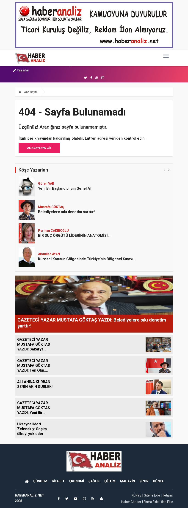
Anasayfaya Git (39, 148)
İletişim (168, 495)
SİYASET (58, 481)
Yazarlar (22, 70)
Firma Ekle (151, 502)
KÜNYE (136, 495)
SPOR (144, 481)
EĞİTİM (110, 481)
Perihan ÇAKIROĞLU (53, 230)
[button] (169, 169)
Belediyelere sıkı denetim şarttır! (66, 212)
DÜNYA (158, 481)
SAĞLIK (94, 481)
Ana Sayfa (30, 92)
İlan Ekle (167, 502)
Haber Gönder (131, 502)
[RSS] (92, 498)
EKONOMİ (76, 481)
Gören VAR (46, 183)
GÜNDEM (40, 481)
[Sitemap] (101, 498)
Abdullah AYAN (49, 254)
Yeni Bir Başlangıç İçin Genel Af (65, 188)
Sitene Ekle (152, 495)
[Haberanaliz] (30, 58)
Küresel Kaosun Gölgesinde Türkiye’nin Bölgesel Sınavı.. (86, 259)
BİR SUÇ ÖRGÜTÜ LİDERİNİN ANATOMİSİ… (74, 235)
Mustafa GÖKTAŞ (51, 207)
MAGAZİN (127, 481)
